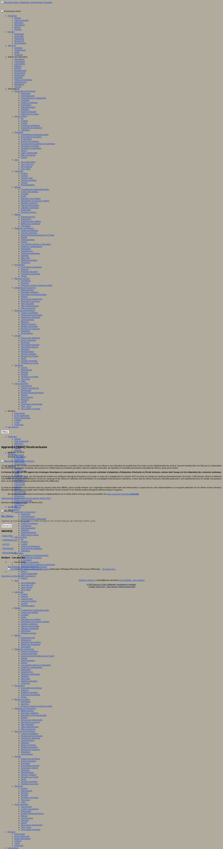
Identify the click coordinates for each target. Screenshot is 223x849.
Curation (25, 615)
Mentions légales (86, 580)
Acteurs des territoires (30, 759)
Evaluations (26, 526)
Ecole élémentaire (22, 839)
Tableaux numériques (30, 674)
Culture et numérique (30, 546)
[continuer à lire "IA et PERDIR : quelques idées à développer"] (29, 569)
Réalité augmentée (29, 747)
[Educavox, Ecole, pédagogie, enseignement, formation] (26, 2)
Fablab (24, 658)
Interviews (18, 443)
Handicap (25, 770)
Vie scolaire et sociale (30, 829)
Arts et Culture (20, 537)
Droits (23, 617)
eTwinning (25, 683)
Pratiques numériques (24, 649)
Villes (23, 802)
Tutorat (24, 578)
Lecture (24, 603)
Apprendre (25, 514)
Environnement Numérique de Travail (37, 656)
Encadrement (20, 491)
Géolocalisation (28, 660)
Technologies (20, 464)
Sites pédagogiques (30, 727)
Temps (24, 697)
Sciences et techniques (24, 731)
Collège (17, 841)
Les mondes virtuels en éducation (36, 665)
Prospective (19, 686)
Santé (23, 779)
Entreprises (19, 496)
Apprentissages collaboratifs (33, 519)
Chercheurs (19, 482)
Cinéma (24, 542)
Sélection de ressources (25, 708)
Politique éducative (29, 692)
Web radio (25, 679)
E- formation (26, 560)
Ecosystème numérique (31, 688)
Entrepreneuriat (28, 638)
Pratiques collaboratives (31, 667)
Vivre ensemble (21, 804)
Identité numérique (29, 624)
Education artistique (30, 713)
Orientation (26, 647)
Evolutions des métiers (31, 642)
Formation (18, 553)
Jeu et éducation (28, 583)
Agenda (17, 450)
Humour (24, 596)
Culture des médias (29, 612)
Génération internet (29, 768)
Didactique (19, 455)
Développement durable (31, 736)
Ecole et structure (28, 761)
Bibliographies (27, 711)
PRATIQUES (8, 548)
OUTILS (5, 544)
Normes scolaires (28, 775)
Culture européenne (30, 809)
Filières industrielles (23, 500)
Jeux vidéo (26, 590)
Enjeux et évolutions (30, 562)
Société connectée (29, 781)
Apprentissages (28, 516)
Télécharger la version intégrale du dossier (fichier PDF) (26, 498)
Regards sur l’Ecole (29, 777)
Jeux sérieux (26, 587)
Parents (17, 507)
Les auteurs (13, 848)
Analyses (12, 454)
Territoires (18, 786)
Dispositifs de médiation (31, 548)
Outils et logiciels (28, 745)
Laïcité (24, 823)
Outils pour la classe (30, 535)
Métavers (25, 743)
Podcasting (26, 670)
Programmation (28, 606)
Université (18, 845)
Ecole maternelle (21, 836)
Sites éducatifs (27, 724)
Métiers (17, 635)
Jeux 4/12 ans (27, 585)
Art (22, 539)
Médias (17, 608)
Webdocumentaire (29, 681)
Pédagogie (19, 459)
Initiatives (25, 530)
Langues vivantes (29, 601)
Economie (25, 763)
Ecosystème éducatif (30, 765)
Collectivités (19, 484)
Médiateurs (19, 505)
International (26, 791)
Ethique (24, 816)
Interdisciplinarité (28, 532)
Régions (24, 793)
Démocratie (26, 811)
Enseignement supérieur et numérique (38, 564)
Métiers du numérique (30, 644)
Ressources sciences (30, 722)
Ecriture (24, 594)
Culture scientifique (29, 733)
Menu (5, 432)
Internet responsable (30, 626)
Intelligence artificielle (30, 738)
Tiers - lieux (26, 827)
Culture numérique (29, 523)
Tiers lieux (25, 800)
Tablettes (25, 676)
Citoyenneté (26, 807)
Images (24, 663)
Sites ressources (28, 576)
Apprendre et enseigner (24, 512)
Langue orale (27, 599)
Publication (26, 631)
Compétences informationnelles (35, 610)
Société (17, 756)
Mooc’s (24, 571)
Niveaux (11, 832)
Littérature (25, 551)
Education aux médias (31, 619)
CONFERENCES (10, 540)
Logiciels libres (27, 740)
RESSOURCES (9, 553)
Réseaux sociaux (28, 633)
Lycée (17, 843)
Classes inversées (29, 654)
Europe (24, 788)
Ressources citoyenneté (31, 720)
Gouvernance (27, 818)
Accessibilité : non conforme (132, 580)
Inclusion (25, 820)
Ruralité (24, 795)
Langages (18, 592)
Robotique (25, 752)
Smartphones (27, 672)
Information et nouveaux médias (35, 622)
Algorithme (26, 702)
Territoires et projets (29, 784)
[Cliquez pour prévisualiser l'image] (17, 461)
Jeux (16, 580)
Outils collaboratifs (29, 574)
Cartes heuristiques (29, 651)
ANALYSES (7, 536)
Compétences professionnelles (34, 555)
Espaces (25, 690)
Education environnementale (34, 715)
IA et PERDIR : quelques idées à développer (27, 567)
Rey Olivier (21, 457)
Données (25, 704)
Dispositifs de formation (31, 558)
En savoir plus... (110, 569)
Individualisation (28, 528)
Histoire (24, 718)
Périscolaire (19, 834)
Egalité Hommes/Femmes (32, 813)
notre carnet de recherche (123, 494)
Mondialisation (27, 772)
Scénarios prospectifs (30, 695)
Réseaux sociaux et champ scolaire (36, 706)
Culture (24, 544)
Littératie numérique (30, 628)
